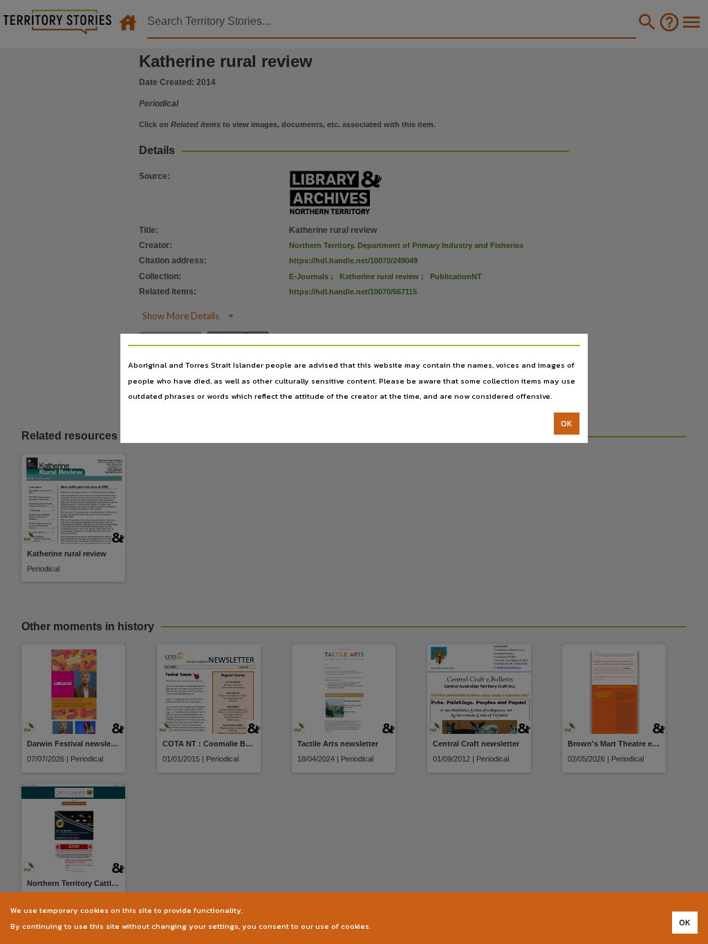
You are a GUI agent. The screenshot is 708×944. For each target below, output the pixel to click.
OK (566, 423)
